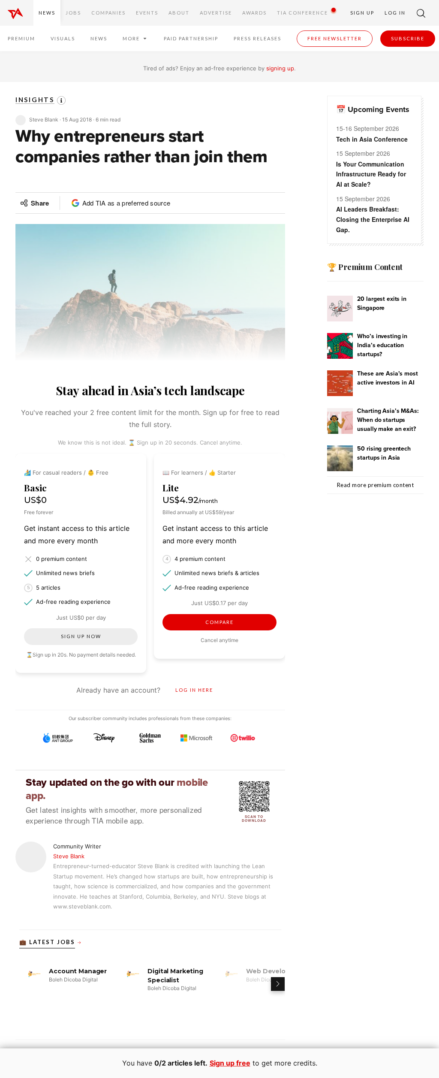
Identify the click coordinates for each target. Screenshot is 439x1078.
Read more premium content (375, 484)
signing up (280, 68)
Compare (219, 622)
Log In (395, 12)
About (178, 12)
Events (147, 12)
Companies (108, 12)
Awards (254, 12)
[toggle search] (421, 13)
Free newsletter (334, 38)
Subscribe (407, 38)
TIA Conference (302, 12)
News (47, 12)
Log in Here (194, 690)
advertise (216, 12)
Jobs (73, 12)
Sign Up (362, 12)
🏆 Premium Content (364, 267)
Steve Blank (68, 856)
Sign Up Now (81, 636)
